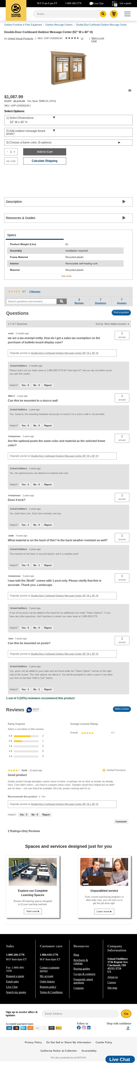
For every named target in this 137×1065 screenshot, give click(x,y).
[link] (72, 38)
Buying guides (81, 968)
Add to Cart (44, 151)
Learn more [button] (103, 911)
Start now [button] (32, 911)
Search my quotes (16, 992)
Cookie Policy (104, 1042)
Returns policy (48, 986)
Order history (47, 981)
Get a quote (125, 3)
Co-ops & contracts (84, 974)
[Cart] (114, 14)
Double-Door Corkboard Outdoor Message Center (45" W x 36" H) (64, 595)
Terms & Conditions (51, 992)
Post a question (121, 312)
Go (126, 1013)
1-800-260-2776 (73, 3)
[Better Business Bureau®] (128, 1027)
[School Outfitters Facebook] (79, 1028)
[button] (122, 335)
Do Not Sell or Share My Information (68, 1042)
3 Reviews (35, 292)
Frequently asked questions (83, 981)
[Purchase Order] (44, 1028)
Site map (112, 987)
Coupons (78, 987)
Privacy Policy (33, 1042)
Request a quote (15, 976)
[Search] (103, 14)
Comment (121, 821)
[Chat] (91, 3)
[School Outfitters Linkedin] (88, 1028)
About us (112, 977)
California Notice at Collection (58, 1050)
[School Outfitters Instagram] (84, 1028)
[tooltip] (23, 710)
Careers (111, 982)
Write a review (123, 710)
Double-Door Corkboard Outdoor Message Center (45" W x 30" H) (64, 353)
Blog (76, 954)
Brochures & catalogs (80, 962)
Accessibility (89, 1050)
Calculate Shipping (44, 160)
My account (46, 976)
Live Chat (98, 3)
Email (12, 981)
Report (48, 385)
